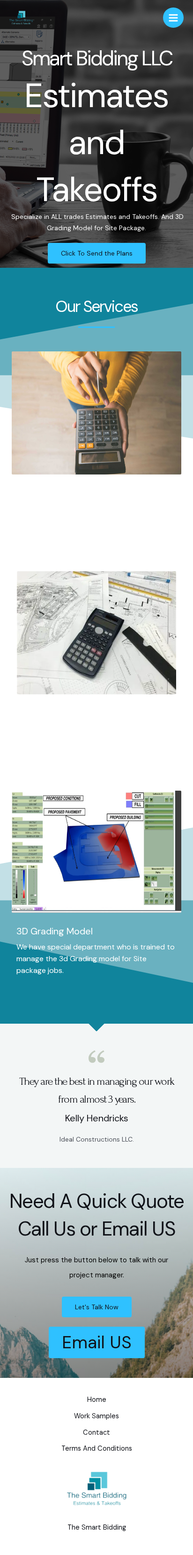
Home (96, 1399)
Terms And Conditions (96, 1448)
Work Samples (96, 1416)
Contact (96, 1432)
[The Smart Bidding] (21, 17)
